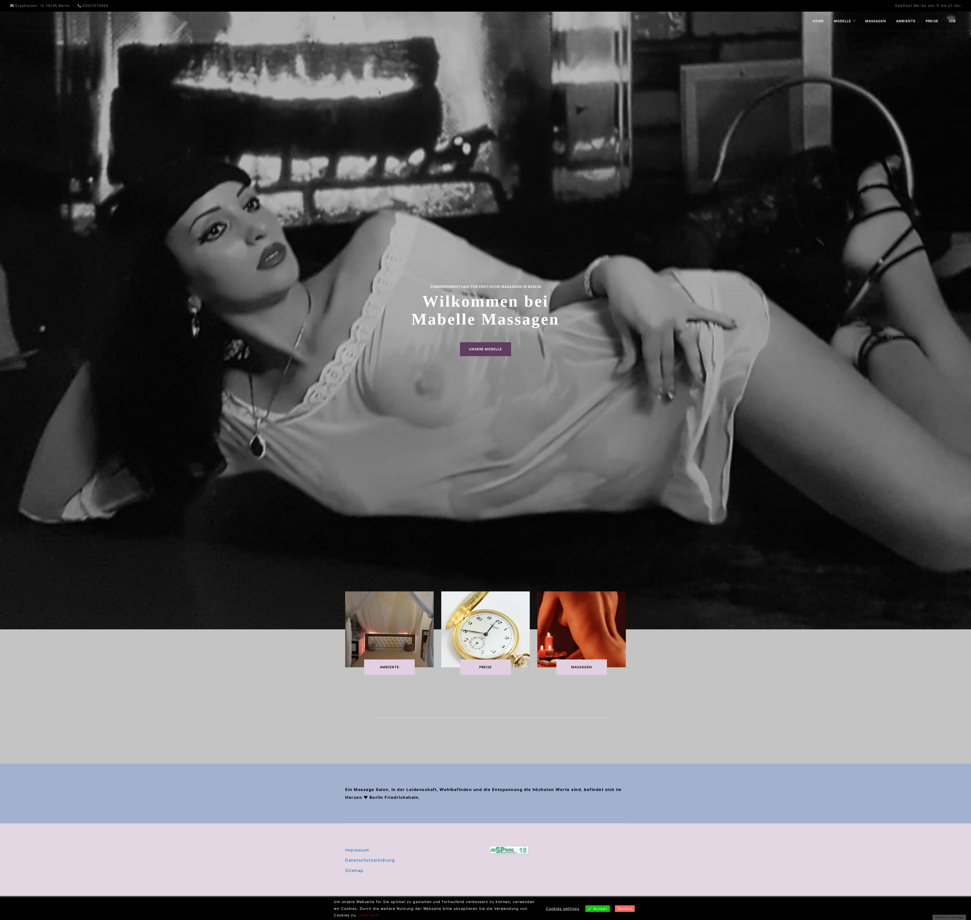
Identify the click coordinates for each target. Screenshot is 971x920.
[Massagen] (582, 629)
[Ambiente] (389, 629)
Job (952, 21)
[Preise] (485, 629)
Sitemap (354, 870)
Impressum (357, 849)
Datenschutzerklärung (370, 860)
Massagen (875, 21)
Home (818, 21)
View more (369, 915)
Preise (932, 21)
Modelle (842, 21)
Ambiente (906, 21)
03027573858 (95, 6)
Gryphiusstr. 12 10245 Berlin (42, 6)
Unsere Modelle (485, 349)
